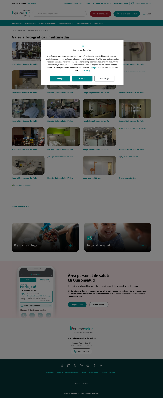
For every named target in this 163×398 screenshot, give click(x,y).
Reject (82, 78)
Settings (104, 78)
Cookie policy (85, 70)
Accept (60, 78)
